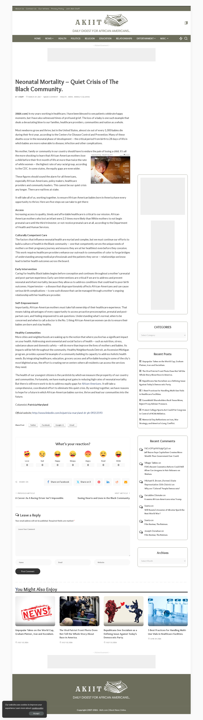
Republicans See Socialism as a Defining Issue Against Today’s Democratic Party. (120, 634)
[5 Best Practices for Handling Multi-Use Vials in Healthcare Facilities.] (168, 611)
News (70, 97)
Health (63, 97)
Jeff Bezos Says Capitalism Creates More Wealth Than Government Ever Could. (163, 454)
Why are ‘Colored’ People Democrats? (162, 488)
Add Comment (51, 97)
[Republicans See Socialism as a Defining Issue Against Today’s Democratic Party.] (124, 611)
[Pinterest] (99, 482)
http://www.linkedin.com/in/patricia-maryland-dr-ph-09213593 (67, 412)
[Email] (125, 482)
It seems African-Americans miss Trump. (163, 499)
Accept (36, 713)
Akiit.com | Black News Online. (112, 710)
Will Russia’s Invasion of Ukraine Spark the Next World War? (164, 512)
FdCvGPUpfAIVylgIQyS (156, 448)
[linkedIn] (108, 482)
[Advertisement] (101, 54)
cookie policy (37, 708)
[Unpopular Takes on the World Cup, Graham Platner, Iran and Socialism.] (35, 611)
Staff (21, 97)
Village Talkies (151, 462)
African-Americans (91, 383)
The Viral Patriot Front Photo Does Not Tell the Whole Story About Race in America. (78, 634)
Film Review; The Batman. (156, 524)
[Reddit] (117, 482)
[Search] (186, 38)
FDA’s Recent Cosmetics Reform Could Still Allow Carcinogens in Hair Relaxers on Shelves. (164, 470)
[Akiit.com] (101, 23)
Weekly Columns (82, 97)
